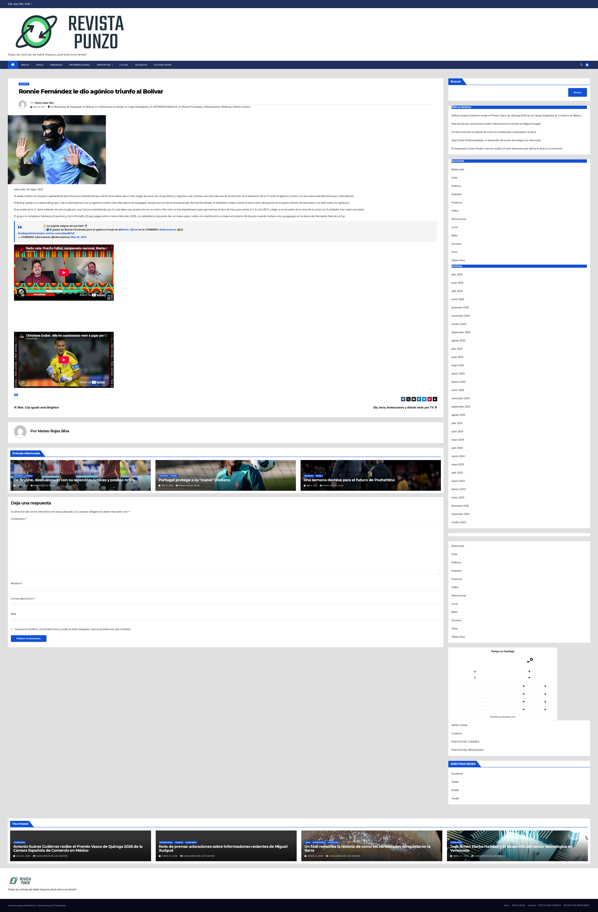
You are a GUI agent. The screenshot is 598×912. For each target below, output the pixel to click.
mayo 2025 (457, 365)
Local (124, 64)
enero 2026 (457, 299)
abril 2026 (457, 291)
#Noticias (226, 107)
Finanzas (56, 64)
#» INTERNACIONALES (163, 107)
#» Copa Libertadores (137, 107)
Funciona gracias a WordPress (22, 905)
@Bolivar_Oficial (128, 229)
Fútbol (29, 476)
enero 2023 (457, 497)
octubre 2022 (458, 522)
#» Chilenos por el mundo (109, 107)
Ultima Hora (163, 64)
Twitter (455, 782)
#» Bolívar (88, 107)
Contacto (456, 733)
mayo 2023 (457, 464)
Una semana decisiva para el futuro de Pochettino (349, 480)
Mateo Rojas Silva (44, 102)
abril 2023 (457, 472)
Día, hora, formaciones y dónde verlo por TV (403, 407)
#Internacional (212, 107)
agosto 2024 (458, 415)
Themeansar (60, 905)
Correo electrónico (23, 598)
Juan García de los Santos (52, 856)
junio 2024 (457, 431)
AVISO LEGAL (459, 725)
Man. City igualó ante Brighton (38, 407)
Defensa (456, 186)
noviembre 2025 (460, 315)
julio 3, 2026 (23, 856)
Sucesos (141, 64)
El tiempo (494, 717)
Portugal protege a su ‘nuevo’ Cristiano (194, 480)
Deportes (104, 64)
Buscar (456, 81)
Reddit (455, 790)
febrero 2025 (458, 382)
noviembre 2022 (460, 514)
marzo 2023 (458, 481)
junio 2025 (457, 357)
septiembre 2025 (460, 332)
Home (506, 905)
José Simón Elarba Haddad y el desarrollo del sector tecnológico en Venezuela (496, 140)
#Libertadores (167, 229)
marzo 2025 (458, 373)
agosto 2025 (458, 340)
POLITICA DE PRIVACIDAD (467, 750)
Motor (454, 235)
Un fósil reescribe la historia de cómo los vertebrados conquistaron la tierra (493, 132)
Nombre (17, 583)
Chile (39, 64)
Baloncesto (457, 169)
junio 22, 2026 (170, 856)
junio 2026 (457, 282)
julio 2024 (457, 423)
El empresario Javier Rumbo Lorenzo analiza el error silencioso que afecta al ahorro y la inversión (506, 148)
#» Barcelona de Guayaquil (66, 107)
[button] (581, 64)
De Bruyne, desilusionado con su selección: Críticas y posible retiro (73, 480)
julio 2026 (457, 274)
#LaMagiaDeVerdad (30, 233)
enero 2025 (457, 390)
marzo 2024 (458, 456)
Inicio (25, 64)
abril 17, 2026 (461, 856)
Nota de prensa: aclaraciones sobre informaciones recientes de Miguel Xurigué (496, 123)
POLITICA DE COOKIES (465, 741)
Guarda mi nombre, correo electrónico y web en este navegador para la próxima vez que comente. (73, 629)
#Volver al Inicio (241, 107)
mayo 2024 (457, 439)
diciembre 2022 (460, 505)
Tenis (454, 252)
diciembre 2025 (460, 307)
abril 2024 (457, 448)
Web (13, 614)
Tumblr (455, 798)
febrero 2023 (458, 489)
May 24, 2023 (78, 237)
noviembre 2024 (460, 398)
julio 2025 (457, 349)
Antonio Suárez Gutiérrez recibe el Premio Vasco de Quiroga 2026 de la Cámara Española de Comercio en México (516, 115)
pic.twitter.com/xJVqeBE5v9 (58, 233)
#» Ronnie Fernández (191, 107)
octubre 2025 (458, 324)
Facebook (457, 773)
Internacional (79, 64)
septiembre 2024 (460, 406)
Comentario (19, 519)
